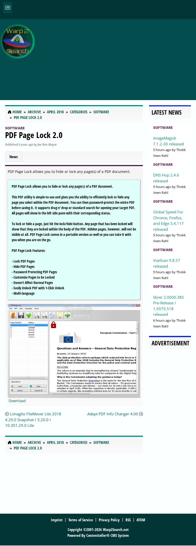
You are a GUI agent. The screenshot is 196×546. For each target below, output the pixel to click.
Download (17, 400)
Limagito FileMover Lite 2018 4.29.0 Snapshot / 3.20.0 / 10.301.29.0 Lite (33, 419)
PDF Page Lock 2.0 (34, 134)
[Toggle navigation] (7, 7)
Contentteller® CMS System (107, 535)
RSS (128, 519)
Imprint (57, 519)
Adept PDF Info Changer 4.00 (112, 413)
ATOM (141, 519)
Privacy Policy (109, 519)
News (13, 156)
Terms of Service (80, 519)
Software (15, 128)
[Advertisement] (116, 56)
